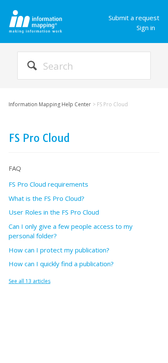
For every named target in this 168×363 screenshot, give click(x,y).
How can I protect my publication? (59, 250)
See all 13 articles (29, 281)
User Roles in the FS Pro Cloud (54, 212)
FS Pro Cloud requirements (48, 184)
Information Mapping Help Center (50, 104)
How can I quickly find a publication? (61, 263)
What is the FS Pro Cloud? (46, 198)
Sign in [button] (146, 27)
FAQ (15, 168)
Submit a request (134, 17)
